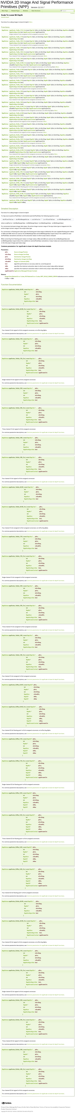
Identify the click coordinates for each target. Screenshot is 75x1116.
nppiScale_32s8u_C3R (16, 135)
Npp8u (48, 30)
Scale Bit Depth (5, 17)
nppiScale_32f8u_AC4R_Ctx (17, 193)
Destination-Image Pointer (22, 257)
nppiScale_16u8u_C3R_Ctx (17, 41)
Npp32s (32, 117)
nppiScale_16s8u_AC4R (16, 113)
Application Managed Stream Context (25, 271)
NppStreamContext (29, 32)
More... (31, 22)
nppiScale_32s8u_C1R (16, 124)
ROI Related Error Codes (32, 276)
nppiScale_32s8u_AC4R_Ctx (17, 150)
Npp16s (32, 74)
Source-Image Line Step (21, 254)
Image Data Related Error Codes (15, 276)
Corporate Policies (64, 1107)
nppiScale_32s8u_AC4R (16, 157)
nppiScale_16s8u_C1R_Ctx (17, 74)
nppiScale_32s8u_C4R (16, 146)
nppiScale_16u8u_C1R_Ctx (17, 30)
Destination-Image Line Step (23, 259)
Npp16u (32, 30)
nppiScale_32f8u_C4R (15, 189)
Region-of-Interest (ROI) (21, 261)
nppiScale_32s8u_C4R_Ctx (17, 139)
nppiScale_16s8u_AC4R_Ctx (17, 106)
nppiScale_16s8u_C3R (16, 91)
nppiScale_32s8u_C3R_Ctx (17, 128)
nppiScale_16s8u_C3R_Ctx (17, 84)
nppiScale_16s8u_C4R (16, 102)
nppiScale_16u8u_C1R (16, 37)
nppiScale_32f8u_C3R (15, 178)
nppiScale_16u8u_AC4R (16, 69)
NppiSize (65, 30)
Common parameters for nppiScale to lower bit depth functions (45, 333)
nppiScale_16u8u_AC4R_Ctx (17, 63)
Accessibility (54, 1107)
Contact (14, 1109)
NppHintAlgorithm (14, 32)
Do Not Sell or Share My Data (30, 1107)
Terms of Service (45, 1107)
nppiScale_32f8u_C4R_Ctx (17, 183)
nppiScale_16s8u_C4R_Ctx (17, 95)
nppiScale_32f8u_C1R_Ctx (17, 161)
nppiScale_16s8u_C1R (16, 80)
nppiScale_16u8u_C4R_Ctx (17, 52)
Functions (72, 13)
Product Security (6, 1109)
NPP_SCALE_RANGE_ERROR (49, 276)
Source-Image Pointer (21, 252)
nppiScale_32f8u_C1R (15, 167)
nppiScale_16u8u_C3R (16, 48)
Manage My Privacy (15, 1107)
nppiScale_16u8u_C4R (16, 58)
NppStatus (5, 30)
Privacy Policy (5, 1107)
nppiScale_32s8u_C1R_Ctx (17, 117)
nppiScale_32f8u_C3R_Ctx (17, 172)
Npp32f (32, 161)
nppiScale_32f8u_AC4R (16, 200)
